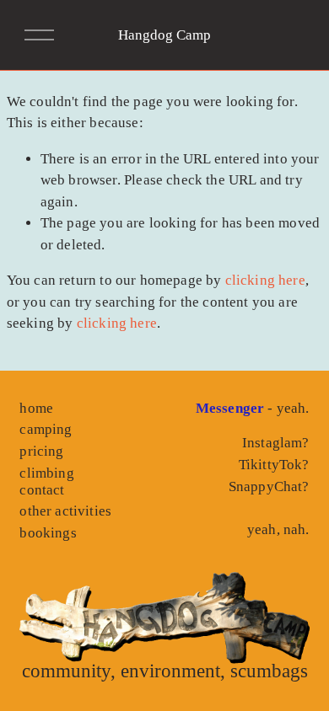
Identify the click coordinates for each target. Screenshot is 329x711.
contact (41, 490)
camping (45, 429)
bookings (47, 533)
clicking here (265, 280)
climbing (46, 473)
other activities (65, 511)
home (36, 408)
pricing (41, 451)
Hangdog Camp (164, 35)
